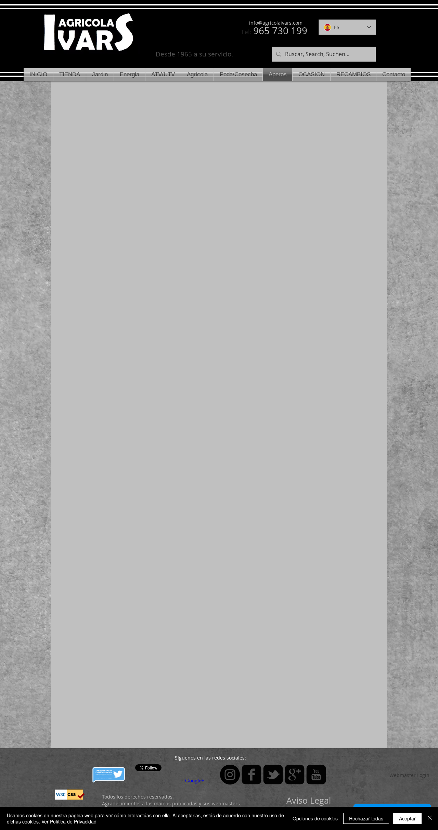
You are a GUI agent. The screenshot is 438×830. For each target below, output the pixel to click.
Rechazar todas (366, 818)
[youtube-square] (316, 774)
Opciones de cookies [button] (315, 818)
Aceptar (407, 818)
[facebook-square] (251, 774)
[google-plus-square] (295, 774)
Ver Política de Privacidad (68, 821)
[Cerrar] (430, 818)
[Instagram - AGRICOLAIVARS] (230, 774)
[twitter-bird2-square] (273, 774)
